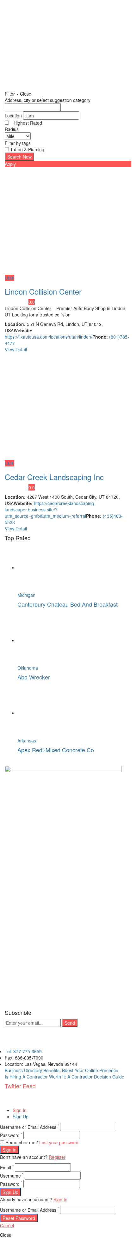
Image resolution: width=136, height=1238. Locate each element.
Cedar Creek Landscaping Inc (54, 476)
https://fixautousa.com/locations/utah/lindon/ (48, 337)
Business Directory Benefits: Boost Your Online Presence (61, 1070)
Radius (12, 129)
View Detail (16, 349)
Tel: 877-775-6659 (23, 1051)
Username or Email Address (29, 1127)
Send (70, 1023)
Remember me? (21, 1142)
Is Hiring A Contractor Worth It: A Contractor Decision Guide (64, 1076)
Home (23, 71)
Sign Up (20, 1116)
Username (11, 1175)
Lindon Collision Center (43, 291)
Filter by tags (18, 143)
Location (13, 115)
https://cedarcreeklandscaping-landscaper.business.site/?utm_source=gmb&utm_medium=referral (50, 509)
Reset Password (19, 1218)
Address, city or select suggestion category (47, 100)
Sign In (20, 1110)
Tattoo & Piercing (27, 149)
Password (11, 1135)
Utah (9, 278)
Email (7, 1167)
